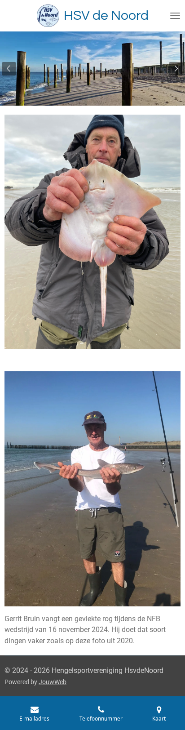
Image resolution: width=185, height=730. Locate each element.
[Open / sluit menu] (175, 15)
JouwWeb (52, 681)
